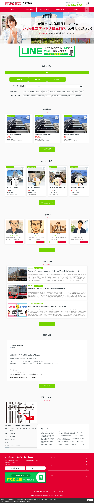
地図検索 (56, 79)
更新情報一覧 (47, 386)
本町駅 (81, 91)
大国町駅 (76, 91)
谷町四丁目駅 (39, 91)
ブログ (50, 468)
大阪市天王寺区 (55, 95)
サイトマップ (62, 491)
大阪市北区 (48, 95)
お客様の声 (51, 465)
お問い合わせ (60, 9)
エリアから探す (44, 9)
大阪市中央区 (27, 95)
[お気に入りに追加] (27, 117)
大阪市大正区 (71, 95)
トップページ (51, 457)
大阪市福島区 (64, 95)
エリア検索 (18, 79)
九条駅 (63, 91)
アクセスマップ (52, 472)
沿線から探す (29, 9)
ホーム (13, 9)
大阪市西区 (33, 95)
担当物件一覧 (19, 242)
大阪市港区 (78, 95)
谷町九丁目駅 (52, 91)
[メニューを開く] (86, 9)
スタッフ (50, 461)
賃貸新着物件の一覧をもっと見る (47, 149)
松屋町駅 (32, 91)
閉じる (90, 500)
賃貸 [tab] (47, 72)
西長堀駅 (45, 91)
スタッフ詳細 (10, 242)
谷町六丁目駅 (70, 91)
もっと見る (47, 249)
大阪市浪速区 (41, 95)
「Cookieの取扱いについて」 (15, 501)
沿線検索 (37, 79)
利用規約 (43, 491)
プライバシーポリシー (52, 491)
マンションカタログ (34, 491)
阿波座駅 (59, 91)
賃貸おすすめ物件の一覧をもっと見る (47, 202)
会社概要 (75, 9)
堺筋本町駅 (26, 91)
